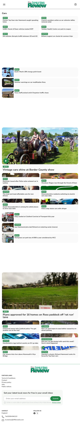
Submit (55, 398)
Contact (4, 380)
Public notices (6, 387)
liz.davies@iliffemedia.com (14, 420)
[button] (4, 4)
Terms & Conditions (8, 378)
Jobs (3, 384)
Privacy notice (56, 402)
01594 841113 (12, 416)
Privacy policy (6, 382)
